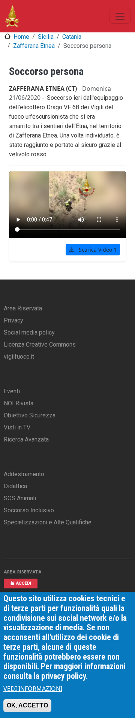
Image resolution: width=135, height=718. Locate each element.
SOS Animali (20, 498)
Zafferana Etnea (34, 45)
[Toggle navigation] (120, 16)
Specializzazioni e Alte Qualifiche (48, 522)
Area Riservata (23, 308)
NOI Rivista (18, 403)
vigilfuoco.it (19, 356)
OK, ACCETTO (27, 705)
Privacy (13, 320)
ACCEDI (23, 583)
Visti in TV (17, 427)
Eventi (12, 391)
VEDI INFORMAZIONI (32, 688)
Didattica (15, 486)
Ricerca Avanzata (26, 439)
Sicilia (46, 36)
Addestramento (24, 474)
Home (21, 36)
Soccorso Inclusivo (29, 510)
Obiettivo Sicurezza (30, 415)
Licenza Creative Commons (40, 344)
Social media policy (29, 332)
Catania (71, 36)
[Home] (12, 16)
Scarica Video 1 (97, 249)
